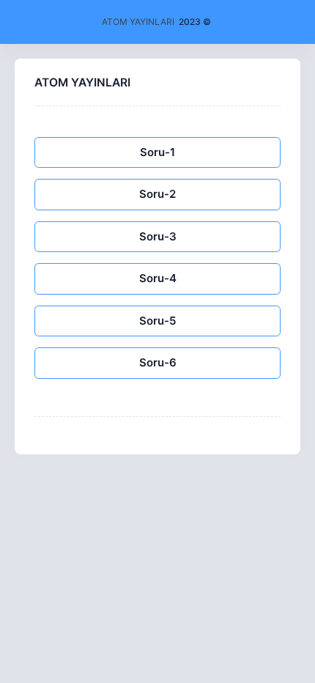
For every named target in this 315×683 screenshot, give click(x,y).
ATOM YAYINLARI (138, 21)
